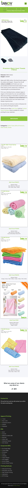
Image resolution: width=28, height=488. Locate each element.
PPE (2, 429)
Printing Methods (6, 466)
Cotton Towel (10, 125)
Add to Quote (14, 118)
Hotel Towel (15, 108)
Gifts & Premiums (11, 9)
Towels (18, 9)
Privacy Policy (16, 485)
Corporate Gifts (6, 446)
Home (4, 9)
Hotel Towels (4, 127)
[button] (26, 3)
